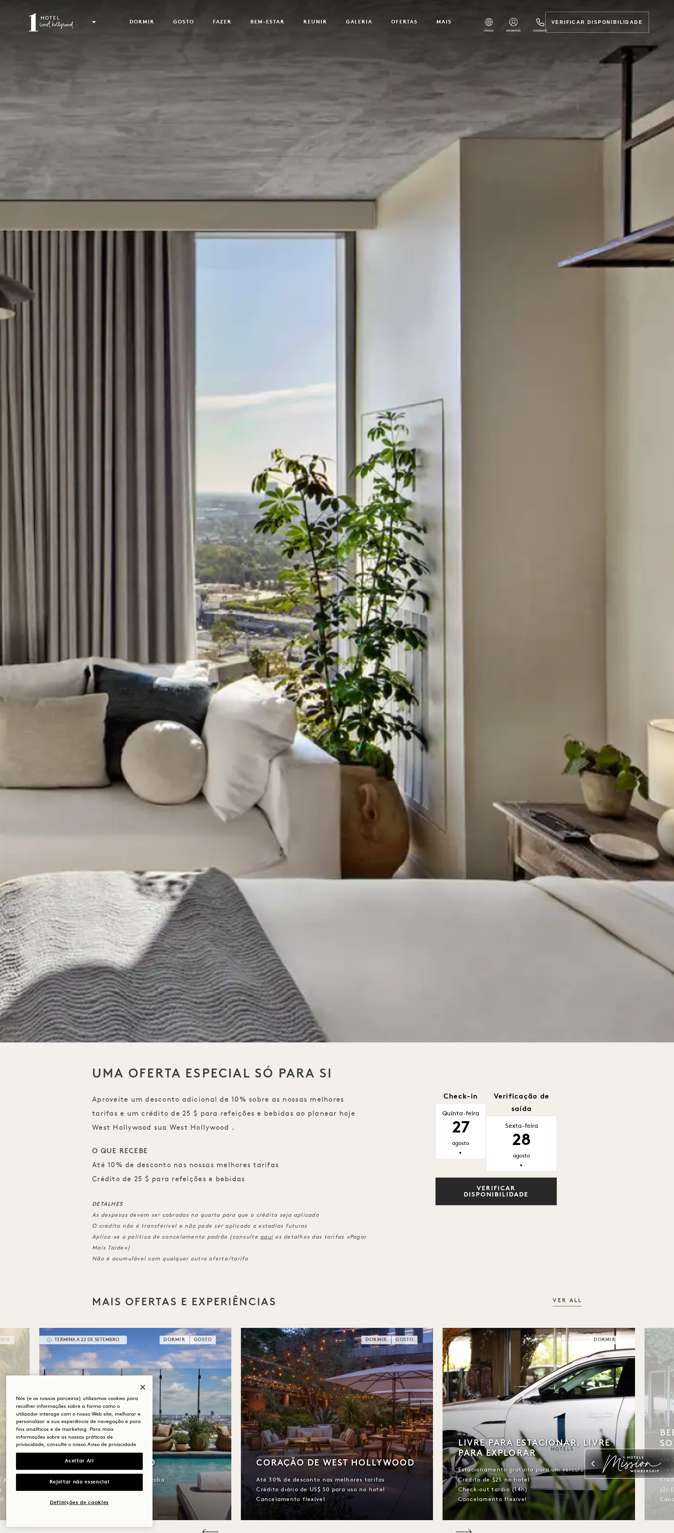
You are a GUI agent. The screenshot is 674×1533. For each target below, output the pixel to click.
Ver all (567, 1301)
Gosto (183, 22)
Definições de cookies (79, 1502)
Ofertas (404, 22)
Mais (444, 22)
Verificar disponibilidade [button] (496, 1192)
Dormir (141, 22)
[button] (94, 22)
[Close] (142, 1387)
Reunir (315, 22)
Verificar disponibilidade (597, 22)
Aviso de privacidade (111, 1444)
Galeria (359, 22)
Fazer (222, 22)
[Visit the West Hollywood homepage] (52, 22)
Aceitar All (79, 1461)
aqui (266, 1237)
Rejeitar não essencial (79, 1482)
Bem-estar (267, 22)
